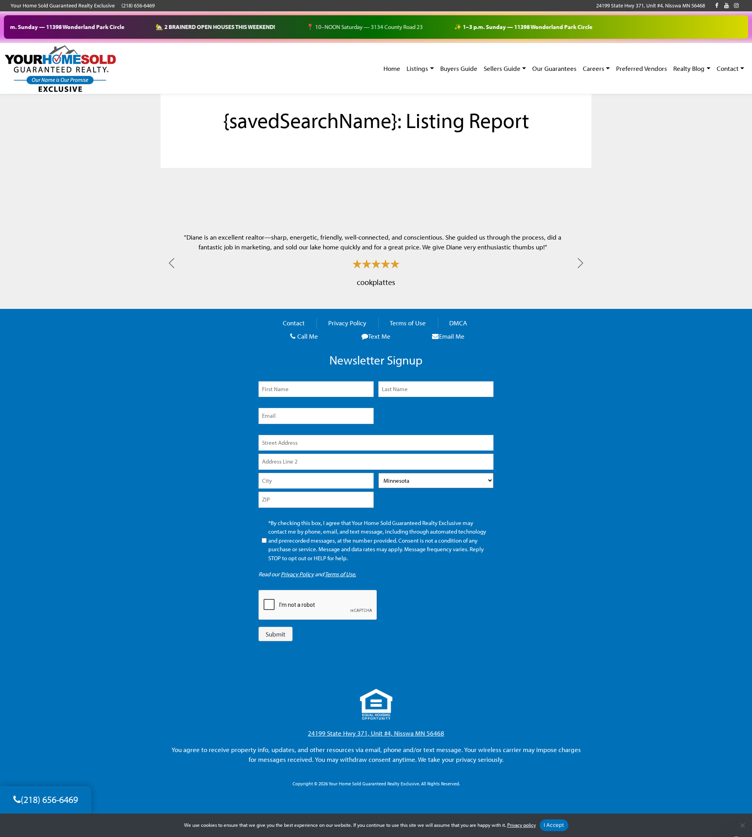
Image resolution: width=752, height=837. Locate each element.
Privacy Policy (347, 323)
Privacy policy (521, 825)
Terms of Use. (340, 574)
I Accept (554, 825)
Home (391, 68)
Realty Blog (689, 68)
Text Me (379, 336)
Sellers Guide (502, 68)
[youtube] (726, 5)
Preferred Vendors (641, 68)
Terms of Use (408, 323)
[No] (742, 825)
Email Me (452, 336)
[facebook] (716, 5)
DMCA (458, 323)
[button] (171, 263)
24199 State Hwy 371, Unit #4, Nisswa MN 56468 (650, 5)
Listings (417, 68)
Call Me (307, 336)
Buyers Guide (458, 68)
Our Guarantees (554, 68)
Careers (593, 68)
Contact (728, 68)
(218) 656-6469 (138, 5)
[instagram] (736, 5)
